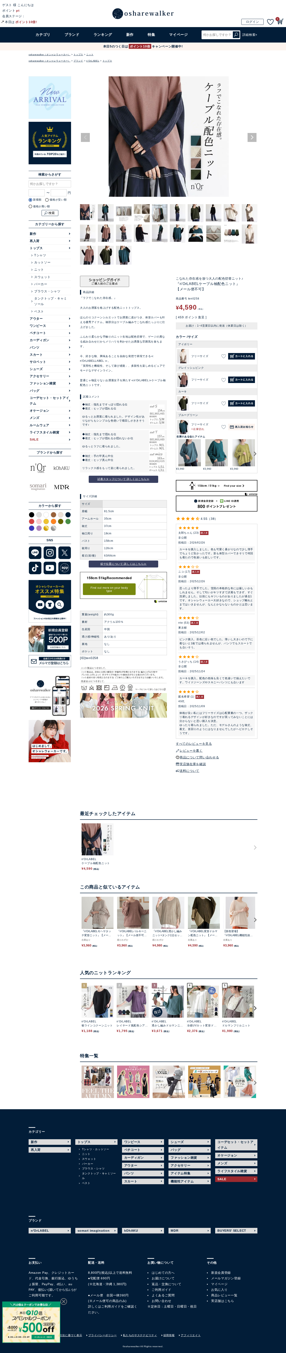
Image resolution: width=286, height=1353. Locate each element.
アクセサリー (39, 376)
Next (252, 137)
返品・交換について (166, 1284)
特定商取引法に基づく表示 (65, 1335)
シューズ (36, 369)
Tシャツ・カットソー (95, 1149)
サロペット (38, 362)
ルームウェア (39, 425)
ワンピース (38, 326)
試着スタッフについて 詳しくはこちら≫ (123, 479)
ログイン (252, 22)
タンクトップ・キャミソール (50, 301)
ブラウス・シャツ (47, 291)
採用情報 (169, 1335)
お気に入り (219, 1289)
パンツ (35, 347)
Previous (85, 137)
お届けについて (163, 1278)
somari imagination (94, 1230)
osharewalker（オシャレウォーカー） (49, 54)
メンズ (35, 418)
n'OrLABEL (92, 61)
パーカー (40, 284)
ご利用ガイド (111, 1306)
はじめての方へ (163, 1272)
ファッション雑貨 (43, 383)
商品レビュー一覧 (224, 1295)
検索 (236, 35)
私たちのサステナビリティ (140, 1335)
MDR (174, 1230)
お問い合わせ (161, 1301)
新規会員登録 (221, 1272)
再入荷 (35, 241)
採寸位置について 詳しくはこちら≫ (123, 563)
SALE (34, 439)
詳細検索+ (250, 34)
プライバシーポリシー (102, 1335)
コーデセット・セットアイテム (49, 400)
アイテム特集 (180, 1173)
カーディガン (39, 340)
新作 (130, 34)
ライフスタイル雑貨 (44, 432)
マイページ (219, 1284)
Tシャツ (40, 255)
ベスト (39, 311)
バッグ (35, 390)
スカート (36, 354)
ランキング (103, 34)
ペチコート (38, 333)
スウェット (42, 277)
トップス (78, 54)
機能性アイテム (182, 1181)
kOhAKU (131, 1230)
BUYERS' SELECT (231, 1230)
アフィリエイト (191, 1335)
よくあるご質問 (163, 1295)
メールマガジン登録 (226, 1278)
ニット (89, 54)
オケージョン (39, 410)
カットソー (42, 262)
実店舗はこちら (222, 1301)
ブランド (78, 61)
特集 (151, 34)
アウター (36, 318)
